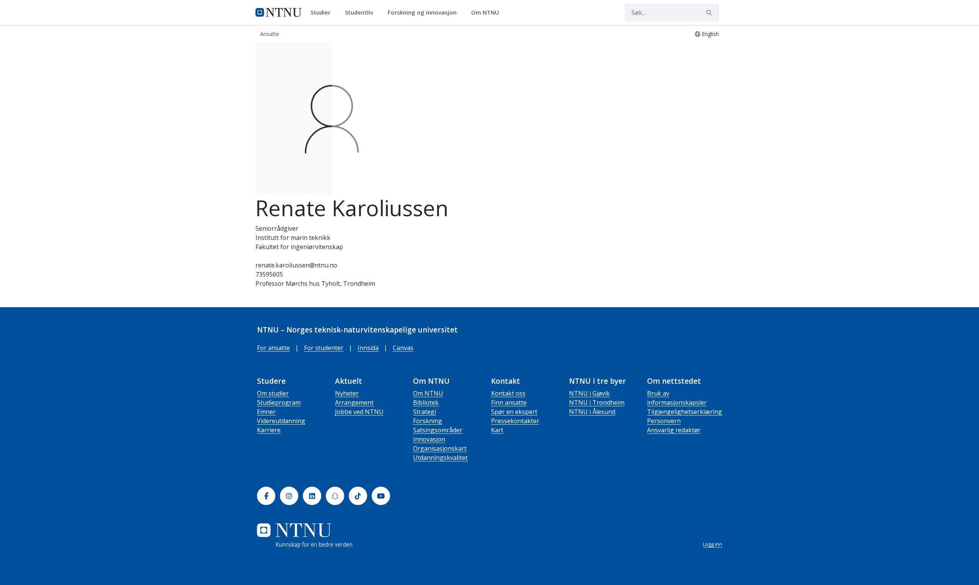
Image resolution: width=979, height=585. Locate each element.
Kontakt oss (508, 393)
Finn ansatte (509, 402)
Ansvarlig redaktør (674, 430)
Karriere (269, 430)
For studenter (323, 348)
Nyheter (347, 393)
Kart (497, 430)
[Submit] (710, 12)
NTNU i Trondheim (596, 402)
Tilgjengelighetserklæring (684, 411)
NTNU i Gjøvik (589, 393)
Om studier (273, 393)
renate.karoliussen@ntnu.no (296, 265)
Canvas (403, 348)
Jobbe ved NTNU (359, 411)
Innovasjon (429, 439)
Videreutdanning (281, 421)
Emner (266, 411)
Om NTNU (428, 393)
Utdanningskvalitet (440, 457)
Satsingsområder (437, 430)
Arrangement (354, 402)
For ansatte (273, 348)
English (710, 33)
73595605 (269, 274)
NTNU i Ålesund (592, 411)
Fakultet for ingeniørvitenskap (299, 247)
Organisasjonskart (440, 448)
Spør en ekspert (514, 411)
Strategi (424, 411)
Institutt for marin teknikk (292, 237)
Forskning (427, 421)
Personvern (664, 421)
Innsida (368, 348)
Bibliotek (426, 402)
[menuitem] (323, 12)
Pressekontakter (515, 421)
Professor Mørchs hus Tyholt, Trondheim (315, 283)
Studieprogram (279, 402)
